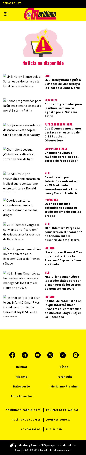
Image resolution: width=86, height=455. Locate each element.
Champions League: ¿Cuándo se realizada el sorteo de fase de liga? (62, 157)
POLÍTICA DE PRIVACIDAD (62, 410)
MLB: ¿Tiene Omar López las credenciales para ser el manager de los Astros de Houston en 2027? (63, 282)
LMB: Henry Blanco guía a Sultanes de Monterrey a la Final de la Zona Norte (63, 84)
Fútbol (64, 367)
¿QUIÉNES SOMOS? (58, 419)
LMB (47, 76)
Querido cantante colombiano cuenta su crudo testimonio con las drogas (63, 210)
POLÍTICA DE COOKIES (26, 419)
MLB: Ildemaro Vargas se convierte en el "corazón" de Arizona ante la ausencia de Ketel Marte (63, 234)
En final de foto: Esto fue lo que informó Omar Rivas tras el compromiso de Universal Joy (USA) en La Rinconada (63, 309)
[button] (5, 14)
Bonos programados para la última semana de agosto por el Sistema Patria (63, 110)
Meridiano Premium (64, 386)
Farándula (51, 200)
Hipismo (50, 248)
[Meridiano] (40, 14)
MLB (47, 173)
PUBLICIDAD (54, 429)
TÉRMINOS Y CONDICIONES (23, 410)
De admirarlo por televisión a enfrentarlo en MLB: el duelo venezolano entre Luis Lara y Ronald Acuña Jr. (62, 185)
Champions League (56, 149)
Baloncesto (21, 386)
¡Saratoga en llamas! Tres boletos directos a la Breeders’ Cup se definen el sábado (63, 258)
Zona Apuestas (21, 396)
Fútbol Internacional (58, 124)
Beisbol (21, 367)
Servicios (51, 100)
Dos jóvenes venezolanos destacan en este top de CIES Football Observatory (63, 134)
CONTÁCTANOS (31, 429)
